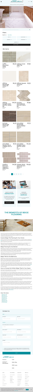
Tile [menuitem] (3, 382)
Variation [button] (16, 42)
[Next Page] (23, 174)
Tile (11, 14)
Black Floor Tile (4, 294)
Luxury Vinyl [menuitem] (4, 376)
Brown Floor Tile (4, 296)
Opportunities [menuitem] (27, 376)
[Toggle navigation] (1, 1)
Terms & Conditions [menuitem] (26, 383)
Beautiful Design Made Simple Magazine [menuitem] (12, 380)
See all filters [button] (15, 44)
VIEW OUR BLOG (8, 202)
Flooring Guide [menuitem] (19, 377)
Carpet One (4, 14)
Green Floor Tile (4, 298)
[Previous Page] (10, 174)
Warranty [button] (9, 39)
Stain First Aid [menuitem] (19, 376)
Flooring (8, 14)
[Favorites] (30, 1)
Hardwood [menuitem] (4, 377)
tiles (31, 264)
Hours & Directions (5, 363)
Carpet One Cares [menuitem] (26, 378)
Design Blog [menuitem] (12, 382)
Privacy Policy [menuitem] (27, 385)
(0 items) (31, 1)
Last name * (18, 316)
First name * (4, 316)
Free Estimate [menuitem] (4, 383)
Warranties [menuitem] (19, 381)
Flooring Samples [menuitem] (11, 377)
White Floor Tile (4, 300)
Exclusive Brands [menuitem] (18, 385)
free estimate (11, 289)
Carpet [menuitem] (3, 379)
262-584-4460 (22, 4)
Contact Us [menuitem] (26, 381)
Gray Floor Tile (4, 297)
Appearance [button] (23, 39)
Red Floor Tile (4, 299)
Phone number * (4, 329)
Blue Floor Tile (4, 295)
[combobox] (15, 30)
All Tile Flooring (4, 302)
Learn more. (16, 390)
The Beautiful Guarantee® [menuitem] (19, 379)
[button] (28, 1)
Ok (27, 389)
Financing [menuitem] (3, 385)
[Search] (30, 30)
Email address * (19, 329)
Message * (3, 340)
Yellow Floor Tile (4, 301)
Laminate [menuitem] (3, 380)
